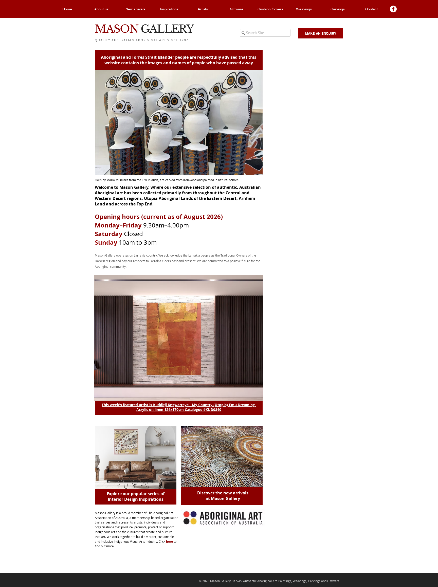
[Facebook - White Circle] (393, 9)
